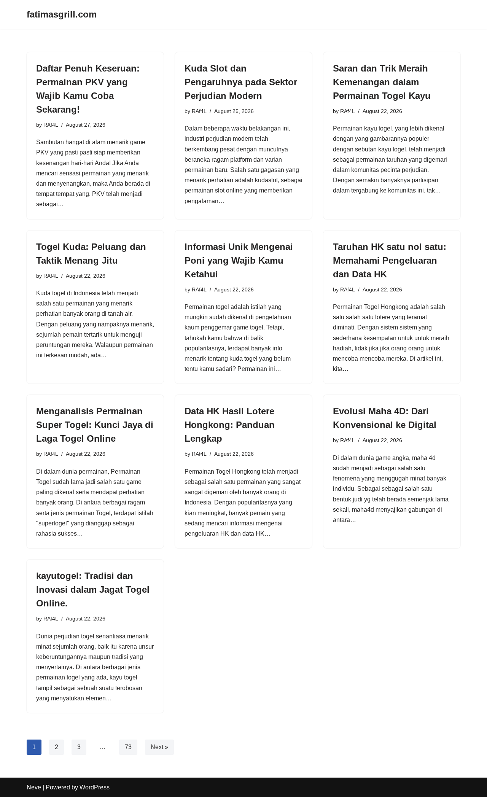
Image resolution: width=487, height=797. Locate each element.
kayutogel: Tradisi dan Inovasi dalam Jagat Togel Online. (93, 589)
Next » (159, 747)
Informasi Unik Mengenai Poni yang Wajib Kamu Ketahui (239, 260)
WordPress (95, 787)
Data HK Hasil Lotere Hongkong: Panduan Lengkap (230, 425)
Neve (34, 787)
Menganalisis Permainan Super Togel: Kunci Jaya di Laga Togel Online (94, 425)
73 (128, 747)
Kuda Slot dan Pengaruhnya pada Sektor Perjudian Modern (241, 82)
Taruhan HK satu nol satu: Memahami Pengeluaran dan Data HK (389, 260)
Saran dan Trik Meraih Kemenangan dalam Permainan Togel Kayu (382, 82)
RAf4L (50, 125)
